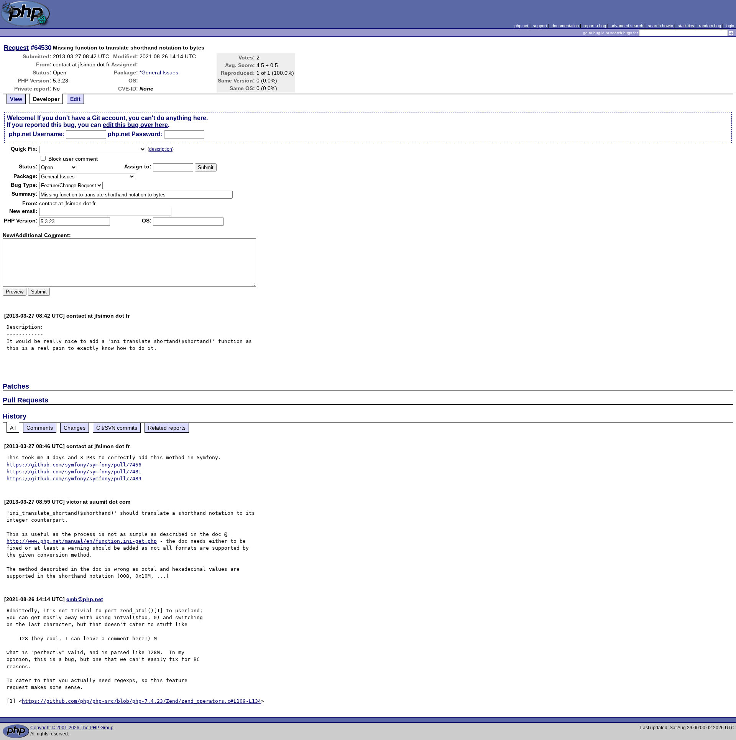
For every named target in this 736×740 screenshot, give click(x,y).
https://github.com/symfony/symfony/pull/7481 (74, 472)
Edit (75, 99)
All (13, 428)
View (16, 99)
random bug (710, 25)
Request (16, 47)
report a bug (594, 25)
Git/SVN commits (116, 428)
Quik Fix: (24, 149)
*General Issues (159, 72)
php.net (521, 25)
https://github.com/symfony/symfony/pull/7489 (74, 478)
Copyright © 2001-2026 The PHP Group (71, 727)
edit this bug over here (135, 125)
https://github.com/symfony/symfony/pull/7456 (74, 465)
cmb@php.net (84, 599)
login (730, 25)
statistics (686, 25)
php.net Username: (36, 134)
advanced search (627, 25)
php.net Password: (135, 134)
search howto (660, 25)
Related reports (167, 428)
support (540, 25)
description (160, 149)
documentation (565, 25)
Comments (39, 428)
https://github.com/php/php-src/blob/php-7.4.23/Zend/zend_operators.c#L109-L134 (141, 701)
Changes (74, 428)
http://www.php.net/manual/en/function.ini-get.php (82, 541)
